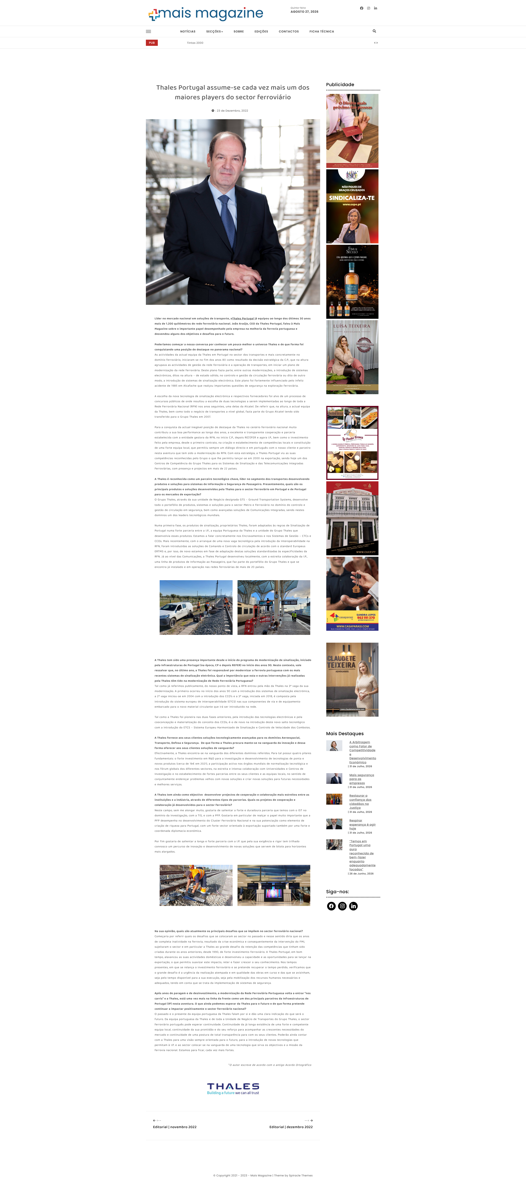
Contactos (289, 31)
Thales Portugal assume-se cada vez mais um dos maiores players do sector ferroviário (233, 92)
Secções (213, 31)
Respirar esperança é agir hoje (363, 825)
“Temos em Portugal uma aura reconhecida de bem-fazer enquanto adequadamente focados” (363, 855)
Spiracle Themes (301, 1175)
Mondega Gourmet (200, 43)
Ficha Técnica (322, 31)
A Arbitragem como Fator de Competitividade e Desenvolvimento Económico (363, 752)
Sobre (239, 31)
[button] (375, 43)
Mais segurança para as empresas (362, 779)
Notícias (187, 31)
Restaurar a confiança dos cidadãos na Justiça (360, 802)
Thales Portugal (243, 319)
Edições (261, 31)
